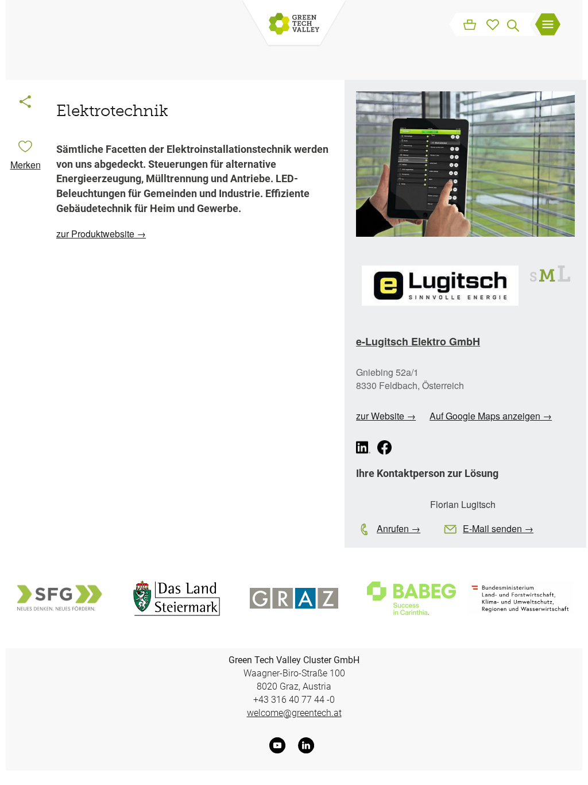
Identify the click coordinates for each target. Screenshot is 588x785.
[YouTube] (279, 745)
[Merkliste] (492, 23)
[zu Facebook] (384, 447)
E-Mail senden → (498, 528)
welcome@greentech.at (294, 712)
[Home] (294, 24)
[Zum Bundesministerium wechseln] (520, 598)
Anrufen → (398, 528)
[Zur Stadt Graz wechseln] (294, 598)
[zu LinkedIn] (363, 447)
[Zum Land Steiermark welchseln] (176, 598)
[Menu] (548, 26)
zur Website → (386, 415)
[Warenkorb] (469, 23)
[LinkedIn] (308, 745)
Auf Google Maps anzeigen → (491, 415)
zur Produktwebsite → (101, 233)
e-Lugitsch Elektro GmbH (418, 341)
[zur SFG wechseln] (58, 598)
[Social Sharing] (25, 103)
